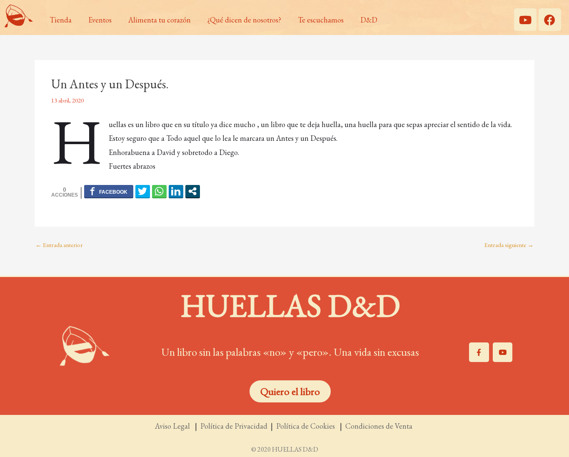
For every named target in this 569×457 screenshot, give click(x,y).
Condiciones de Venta (379, 426)
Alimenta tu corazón (159, 20)
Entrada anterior (59, 245)
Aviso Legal (173, 426)
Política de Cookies (307, 426)
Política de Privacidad (233, 426)
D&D (368, 20)
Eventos (100, 20)
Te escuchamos (321, 20)
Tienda (61, 20)
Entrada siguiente (509, 245)
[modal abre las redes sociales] (192, 191)
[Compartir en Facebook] (108, 191)
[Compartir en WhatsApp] (159, 191)
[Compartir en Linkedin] (176, 191)
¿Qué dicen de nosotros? (244, 20)
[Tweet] (142, 191)
